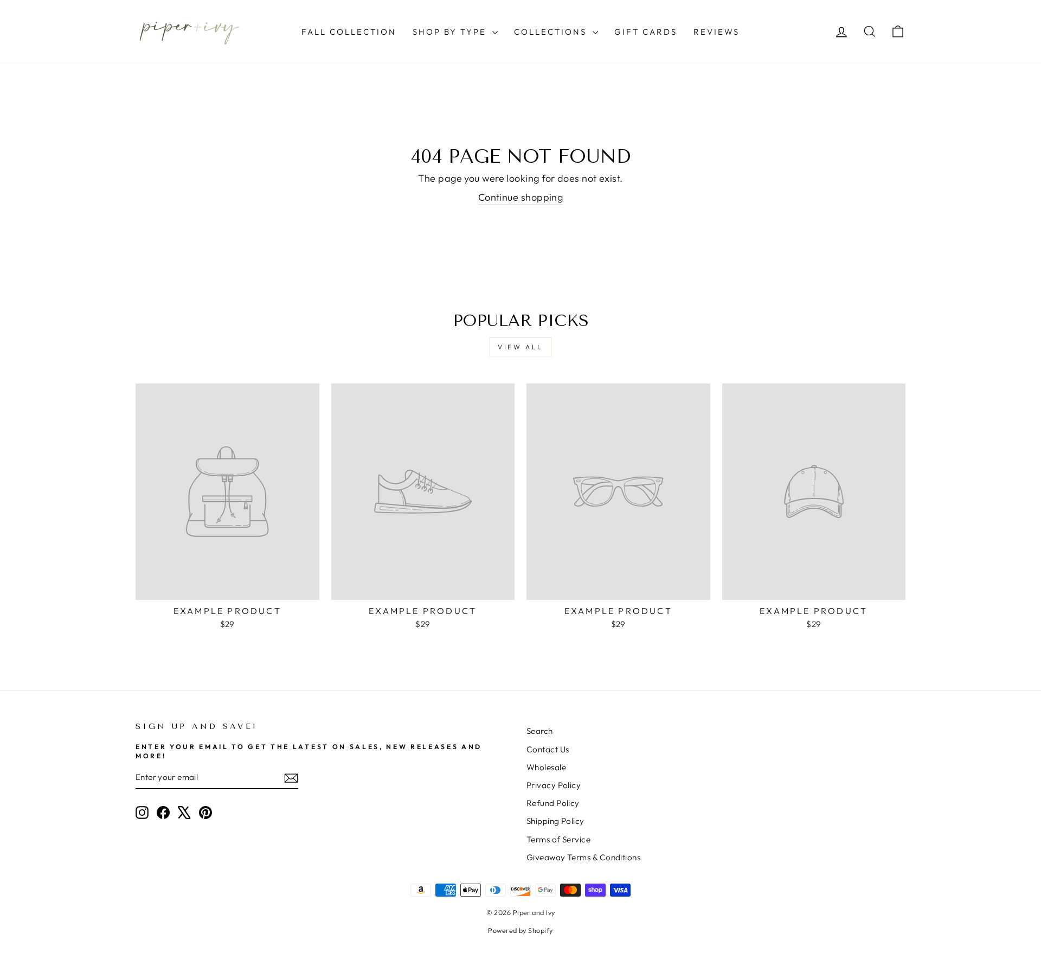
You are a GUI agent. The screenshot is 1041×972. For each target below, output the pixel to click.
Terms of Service (558, 839)
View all (520, 347)
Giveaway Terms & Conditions (583, 857)
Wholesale (546, 767)
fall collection (348, 32)
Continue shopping (520, 197)
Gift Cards (645, 32)
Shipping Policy (555, 821)
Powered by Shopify (520, 930)
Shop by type (451, 32)
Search (539, 731)
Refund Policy (553, 803)
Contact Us (547, 749)
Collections (552, 32)
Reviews (716, 32)
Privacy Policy (553, 785)
